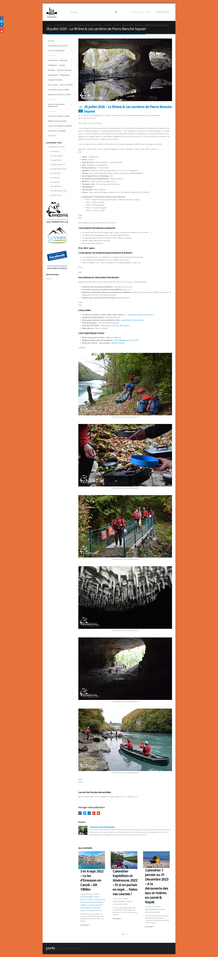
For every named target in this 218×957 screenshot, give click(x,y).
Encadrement (131, 115)
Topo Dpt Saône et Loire (59, 191)
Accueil (51, 41)
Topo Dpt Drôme (56, 160)
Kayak (153, 115)
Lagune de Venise (151, 903)
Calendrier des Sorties (58, 46)
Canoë (124, 115)
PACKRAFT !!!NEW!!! (55, 80)
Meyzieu (161, 903)
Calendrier (117, 115)
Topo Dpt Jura (55, 178)
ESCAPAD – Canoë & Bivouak (59, 70)
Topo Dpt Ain (55, 151)
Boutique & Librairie (57, 131)
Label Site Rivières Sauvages (60, 126)
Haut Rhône (141, 115)
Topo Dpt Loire (56, 182)
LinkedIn (89, 813)
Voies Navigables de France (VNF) (126, 340)
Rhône (158, 115)
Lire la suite (84, 918)
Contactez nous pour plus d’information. (115, 325)
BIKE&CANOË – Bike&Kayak (59, 75)
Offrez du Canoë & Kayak (59, 116)
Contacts (52, 136)
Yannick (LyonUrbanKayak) (92, 115)
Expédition (158, 898)
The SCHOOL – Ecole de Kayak (60, 85)
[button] (122, 934)
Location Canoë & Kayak (58, 90)
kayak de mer (153, 901)
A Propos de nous (137, 12)
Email (149, 12)
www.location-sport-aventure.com (140, 315)
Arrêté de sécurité (118, 343)
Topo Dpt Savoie (56, 195)
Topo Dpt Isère (56, 173)
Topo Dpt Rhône (56, 186)
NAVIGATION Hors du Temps (59, 94)
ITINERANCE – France (56, 65)
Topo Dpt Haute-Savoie (59, 169)
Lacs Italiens (163, 901)
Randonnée (149, 906)
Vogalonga (162, 906)
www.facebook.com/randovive (132, 320)
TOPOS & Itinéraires (56, 51)
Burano (147, 895)
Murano (167, 903)
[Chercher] (116, 12)
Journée (148, 115)
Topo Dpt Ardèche (57, 156)
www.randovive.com (112, 317)
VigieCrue (117, 337)
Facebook (80, 813)
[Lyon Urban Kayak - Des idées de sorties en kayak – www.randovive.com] (51, 12)
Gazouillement (84, 813)
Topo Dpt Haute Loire (58, 164)
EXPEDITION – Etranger (57, 60)
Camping (161, 895)
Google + (93, 813)
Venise (156, 906)
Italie (164, 898)
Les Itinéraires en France (56, 147)
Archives (107, 115)
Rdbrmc (109, 337)
